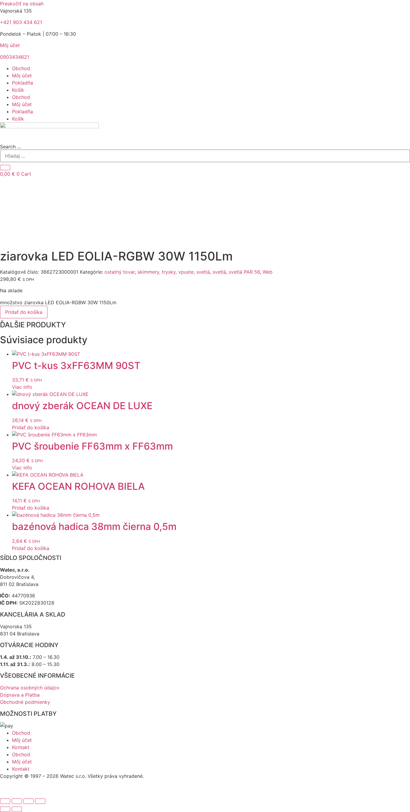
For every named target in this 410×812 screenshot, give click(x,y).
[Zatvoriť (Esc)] (40, 801)
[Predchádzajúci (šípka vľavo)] (5, 809)
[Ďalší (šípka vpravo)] (17, 809)
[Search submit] (5, 167)
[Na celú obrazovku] (17, 801)
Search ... (10, 146)
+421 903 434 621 (21, 22)
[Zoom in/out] (5, 801)
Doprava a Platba (20, 695)
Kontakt (20, 747)
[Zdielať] (28, 801)
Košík (18, 90)
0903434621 (14, 57)
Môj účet (10, 45)
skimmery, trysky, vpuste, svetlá (173, 272)
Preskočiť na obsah (22, 4)
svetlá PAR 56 (244, 272)
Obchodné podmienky (25, 702)
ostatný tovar (119, 272)
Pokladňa (22, 83)
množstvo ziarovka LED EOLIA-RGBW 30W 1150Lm (58, 302)
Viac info (22, 387)
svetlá (219, 272)
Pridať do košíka (23, 312)
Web (268, 272)
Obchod (21, 68)
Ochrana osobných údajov (29, 688)
